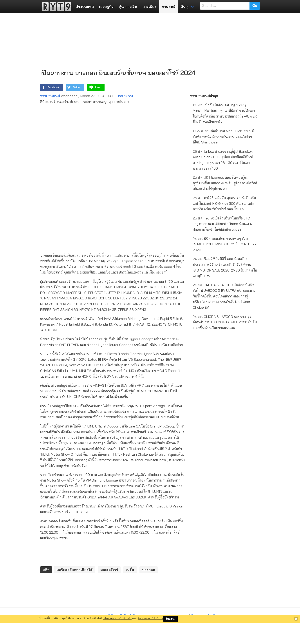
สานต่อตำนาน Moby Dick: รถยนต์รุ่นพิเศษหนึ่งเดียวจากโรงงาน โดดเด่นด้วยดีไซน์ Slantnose (223, 136)
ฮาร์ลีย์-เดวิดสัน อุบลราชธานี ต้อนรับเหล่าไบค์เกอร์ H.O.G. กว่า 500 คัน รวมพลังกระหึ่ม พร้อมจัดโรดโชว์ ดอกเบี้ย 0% (224, 203)
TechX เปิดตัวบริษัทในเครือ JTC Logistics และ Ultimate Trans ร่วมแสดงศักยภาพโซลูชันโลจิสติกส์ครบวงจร (223, 224)
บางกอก (148, 570)
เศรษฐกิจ (106, 6)
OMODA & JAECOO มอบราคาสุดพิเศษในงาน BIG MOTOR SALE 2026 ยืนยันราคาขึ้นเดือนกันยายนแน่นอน (225, 322)
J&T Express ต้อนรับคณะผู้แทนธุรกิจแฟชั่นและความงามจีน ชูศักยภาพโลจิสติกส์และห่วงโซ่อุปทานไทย (225, 183)
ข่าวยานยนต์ (50, 96)
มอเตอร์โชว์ (109, 570)
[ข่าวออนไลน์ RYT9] (55, 6)
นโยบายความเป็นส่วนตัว (117, 618)
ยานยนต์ (168, 6)
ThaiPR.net (124, 96)
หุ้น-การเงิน (128, 6)
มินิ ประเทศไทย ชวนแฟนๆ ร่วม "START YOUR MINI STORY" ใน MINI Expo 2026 (224, 244)
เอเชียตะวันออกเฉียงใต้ (74, 570)
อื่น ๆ (184, 6)
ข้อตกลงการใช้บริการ (150, 618)
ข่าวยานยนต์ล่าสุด (204, 96)
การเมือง (149, 6)
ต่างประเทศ (85, 6)
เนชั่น (130, 570)
